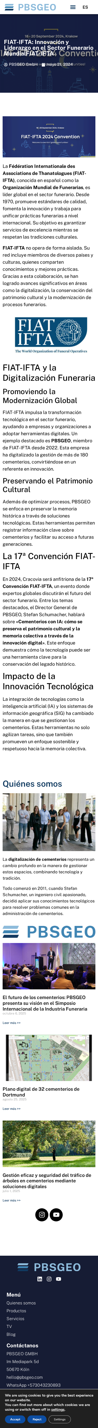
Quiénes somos (32, 784)
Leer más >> (12, 1023)
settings (58, 1409)
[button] (73, 7)
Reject (37, 1419)
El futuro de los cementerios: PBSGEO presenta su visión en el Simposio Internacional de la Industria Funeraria (45, 1003)
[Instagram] (41, 1214)
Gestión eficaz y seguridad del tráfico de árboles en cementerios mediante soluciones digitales (47, 1180)
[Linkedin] (39, 1279)
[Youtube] (56, 1214)
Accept (15, 1419)
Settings (60, 1419)
